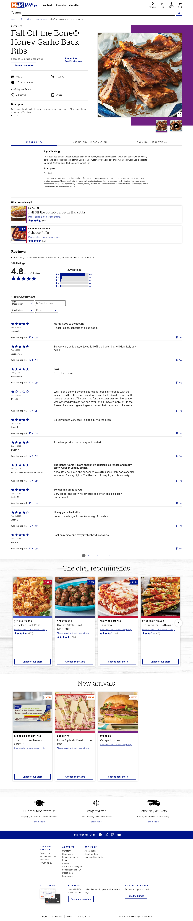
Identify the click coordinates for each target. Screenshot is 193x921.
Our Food (47, 5)
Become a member (81, 899)
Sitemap (70, 916)
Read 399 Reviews (73, 61)
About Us (73, 5)
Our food (21, 19)
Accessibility (57, 916)
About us (68, 847)
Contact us (45, 853)
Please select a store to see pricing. (44, 216)
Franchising (67, 876)
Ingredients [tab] (34, 142)
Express (65, 860)
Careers (65, 863)
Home (13, 19)
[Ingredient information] (59, 151)
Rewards (60, 5)
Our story (66, 850)
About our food (91, 854)
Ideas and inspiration (94, 857)
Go (179, 12)
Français (43, 916)
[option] (32, 623)
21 (109, 556)
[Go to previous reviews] (79, 555)
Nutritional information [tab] (90, 142)
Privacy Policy (84, 916)
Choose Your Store (23, 65)
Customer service (47, 848)
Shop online (67, 854)
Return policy (46, 862)
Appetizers (42, 19)
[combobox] (22, 303)
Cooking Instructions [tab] (152, 142)
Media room (67, 872)
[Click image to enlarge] (140, 75)
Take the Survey (135, 895)
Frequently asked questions (48, 858)
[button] (74, 274)
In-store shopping (70, 857)
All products (31, 19)
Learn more (39, 821)
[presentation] (34, 142)
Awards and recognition (73, 866)
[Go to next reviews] (114, 555)
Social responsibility (71, 869)
